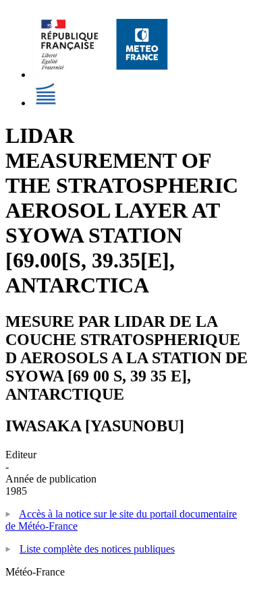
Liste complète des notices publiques (97, 549)
